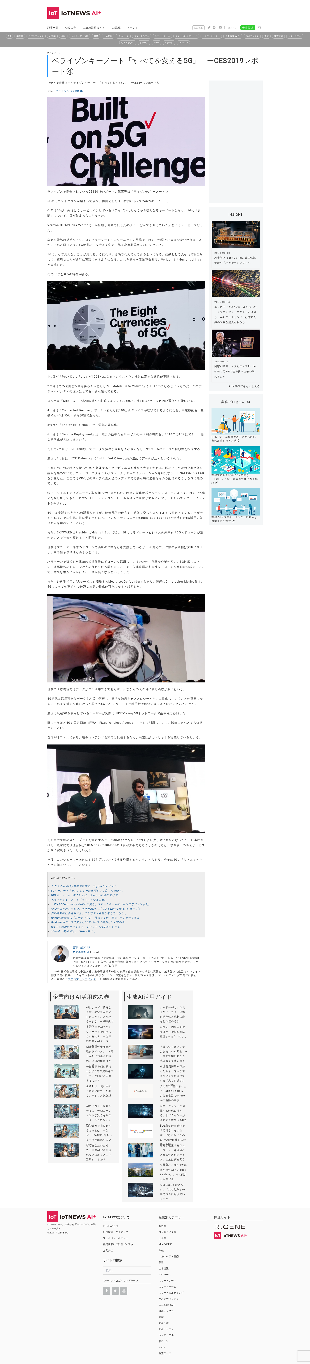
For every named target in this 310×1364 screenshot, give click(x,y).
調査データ (165, 1353)
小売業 (52, 36)
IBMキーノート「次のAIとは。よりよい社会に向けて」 (86, 895)
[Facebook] (106, 1291)
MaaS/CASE (165, 1244)
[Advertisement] (197, 13)
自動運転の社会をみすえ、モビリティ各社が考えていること (89, 913)
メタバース (123, 36)
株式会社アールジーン (76, 1224)
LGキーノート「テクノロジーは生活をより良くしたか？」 (88, 890)
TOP (50, 82)
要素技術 (278, 36)
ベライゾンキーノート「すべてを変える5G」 (79, 899)
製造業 (20, 36)
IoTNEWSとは (110, 1226)
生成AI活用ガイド (94, 27)
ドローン (144, 42)
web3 (156, 42)
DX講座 (116, 27)
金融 (63, 36)
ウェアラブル (127, 42)
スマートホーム (162, 36)
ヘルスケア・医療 (79, 36)
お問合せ (108, 1250)
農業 (96, 36)
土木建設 (108, 36)
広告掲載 (198, 28)
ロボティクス (252, 36)
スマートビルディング (186, 36)
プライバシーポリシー (115, 1238)
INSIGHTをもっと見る (245, 386)
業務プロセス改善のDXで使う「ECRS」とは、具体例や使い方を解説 (235, 479)
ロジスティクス (36, 36)
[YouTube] (123, 1291)
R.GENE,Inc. (62, 1232)
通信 (266, 36)
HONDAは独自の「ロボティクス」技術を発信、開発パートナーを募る (95, 917)
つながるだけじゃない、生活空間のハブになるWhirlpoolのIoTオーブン (96, 908)
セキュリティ (294, 36)
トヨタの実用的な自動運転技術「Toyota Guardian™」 (85, 886)
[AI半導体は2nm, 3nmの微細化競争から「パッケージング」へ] (236, 234)
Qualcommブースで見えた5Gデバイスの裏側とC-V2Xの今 (88, 922)
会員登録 (247, 27)
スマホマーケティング (82, 979)
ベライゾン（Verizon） (71, 90)
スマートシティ (141, 36)
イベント (132, 27)
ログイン (233, 28)
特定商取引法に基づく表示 (118, 1244)
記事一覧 (52, 27)
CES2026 (183, 42)
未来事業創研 (81, 952)
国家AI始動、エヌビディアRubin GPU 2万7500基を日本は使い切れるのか (235, 371)
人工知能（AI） (232, 36)
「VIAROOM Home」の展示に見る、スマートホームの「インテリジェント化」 (101, 904)
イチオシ (169, 42)
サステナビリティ (211, 36)
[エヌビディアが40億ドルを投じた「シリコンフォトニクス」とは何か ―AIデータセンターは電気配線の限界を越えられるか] (236, 283)
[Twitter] (115, 1291)
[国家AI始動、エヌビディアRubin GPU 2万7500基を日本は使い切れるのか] (236, 343)
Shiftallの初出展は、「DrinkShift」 (74, 931)
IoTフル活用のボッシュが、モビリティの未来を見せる (85, 926)
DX (9, 36)
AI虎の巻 (70, 27)
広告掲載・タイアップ (115, 1232)
